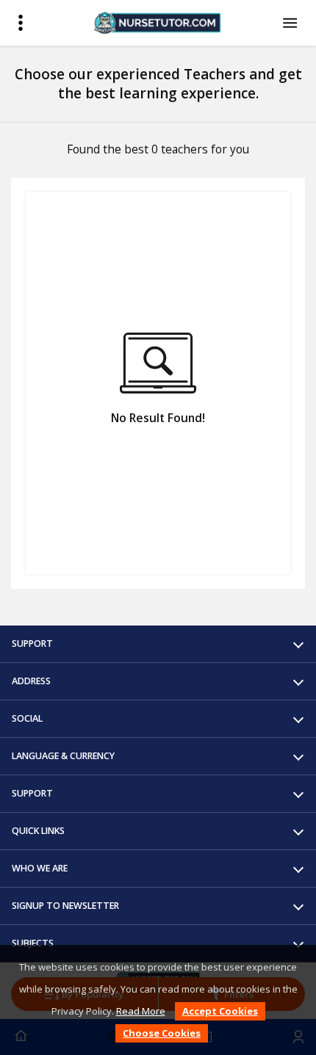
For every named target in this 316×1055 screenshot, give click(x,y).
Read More (140, 1011)
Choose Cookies (162, 1033)
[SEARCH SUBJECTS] (292, 22)
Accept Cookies (220, 1011)
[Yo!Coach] (158, 23)
